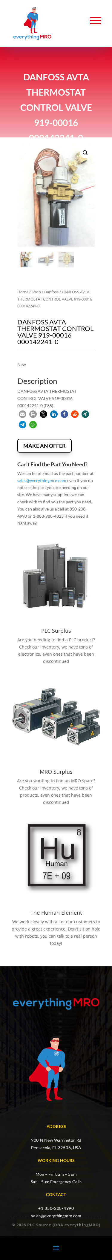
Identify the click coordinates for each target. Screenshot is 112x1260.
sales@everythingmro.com (41, 480)
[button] (85, 153)
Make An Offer (44, 445)
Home (22, 292)
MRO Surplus (56, 771)
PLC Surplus (56, 630)
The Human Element (56, 912)
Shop (36, 292)
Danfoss (51, 292)
